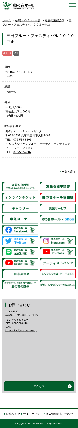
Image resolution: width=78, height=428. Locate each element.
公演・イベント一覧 (27, 20)
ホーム (6, 20)
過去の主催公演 (54, 20)
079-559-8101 (22, 139)
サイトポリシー (33, 413)
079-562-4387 (22, 152)
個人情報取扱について (60, 413)
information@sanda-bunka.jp (21, 330)
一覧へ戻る (69, 171)
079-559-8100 (20, 319)
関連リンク (13, 413)
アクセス (39, 386)
